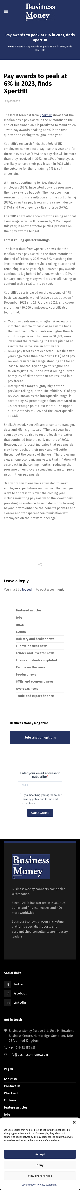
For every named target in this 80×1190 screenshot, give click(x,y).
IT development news (31, 646)
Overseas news (27, 689)
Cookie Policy (29, 1184)
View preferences (40, 1176)
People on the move (30, 667)
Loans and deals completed (36, 660)
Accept (40, 1154)
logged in (28, 589)
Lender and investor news (35, 653)
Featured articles (28, 610)
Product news (26, 674)
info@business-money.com (28, 1054)
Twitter (18, 984)
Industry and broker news (35, 639)
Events (21, 632)
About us (10, 1079)
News (20, 46)
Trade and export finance (35, 696)
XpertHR (46, 115)
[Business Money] (40, 11)
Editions (10, 1100)
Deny (40, 1165)
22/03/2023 (12, 101)
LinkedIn (19, 1002)
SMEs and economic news (34, 681)
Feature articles (15, 1107)
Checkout (11, 1093)
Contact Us (12, 1086)
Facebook (20, 993)
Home (11, 46)
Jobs (19, 617)
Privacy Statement (47, 1184)
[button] (74, 1122)
